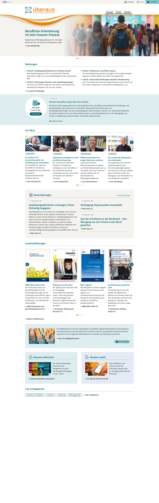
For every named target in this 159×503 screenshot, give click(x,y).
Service (127, 12)
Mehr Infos (36, 114)
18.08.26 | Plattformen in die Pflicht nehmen (98, 71)
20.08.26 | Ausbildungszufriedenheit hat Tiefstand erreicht (49, 71)
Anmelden (153, 2)
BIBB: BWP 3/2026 (88, 306)
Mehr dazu (34, 233)
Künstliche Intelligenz (35, 395)
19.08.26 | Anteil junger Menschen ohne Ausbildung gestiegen (50, 82)
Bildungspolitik (74, 395)
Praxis (118, 12)
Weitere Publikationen (35, 319)
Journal (109, 12)
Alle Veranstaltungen (123, 195)
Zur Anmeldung (123, 342)
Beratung (61, 395)
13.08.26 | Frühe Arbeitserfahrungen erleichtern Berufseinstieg (105, 80)
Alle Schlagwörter (92, 395)
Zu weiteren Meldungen (36, 91)
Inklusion (50, 395)
